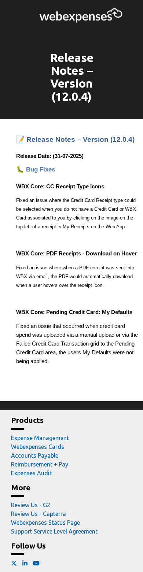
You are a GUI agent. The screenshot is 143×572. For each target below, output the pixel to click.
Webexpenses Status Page (45, 522)
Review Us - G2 (30, 505)
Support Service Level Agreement (54, 531)
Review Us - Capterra (38, 513)
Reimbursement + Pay (39, 464)
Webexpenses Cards (37, 446)
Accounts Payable (34, 455)
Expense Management (40, 438)
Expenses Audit (31, 473)
